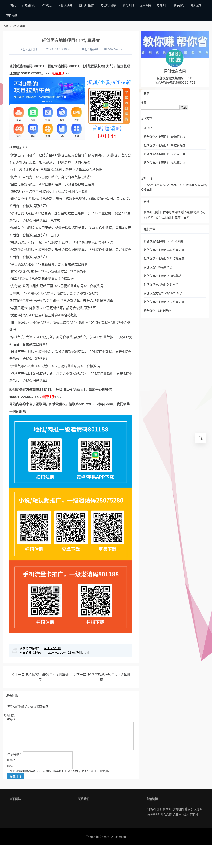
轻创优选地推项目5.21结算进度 (164, 258)
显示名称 (14, 754)
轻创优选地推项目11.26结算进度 (165, 162)
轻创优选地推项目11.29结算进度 (165, 136)
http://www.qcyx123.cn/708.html (66, 652)
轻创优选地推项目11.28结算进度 (165, 145)
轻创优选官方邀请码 (24, 389)
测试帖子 (149, 128)
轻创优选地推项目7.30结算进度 (164, 249)
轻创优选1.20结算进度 (158, 267)
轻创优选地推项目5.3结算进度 (163, 241)
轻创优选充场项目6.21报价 (161, 284)
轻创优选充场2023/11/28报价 (163, 293)
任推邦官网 (151, 212)
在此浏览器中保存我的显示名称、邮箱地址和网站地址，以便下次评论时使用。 (60, 771)
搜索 (143, 102)
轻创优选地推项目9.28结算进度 (164, 275)
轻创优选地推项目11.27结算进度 (164, 154)
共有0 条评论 (90, 49)
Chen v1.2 (106, 836)
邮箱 (11, 760)
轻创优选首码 (57, 66)
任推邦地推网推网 (171, 212)
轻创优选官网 (28, 49)
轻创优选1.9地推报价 (157, 310)
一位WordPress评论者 (155, 185)
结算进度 (19, 26)
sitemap (120, 836)
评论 (11, 719)
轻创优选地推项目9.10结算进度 (164, 302)
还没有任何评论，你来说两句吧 (27, 706)
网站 (10, 765)
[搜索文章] (200, 438)
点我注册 (58, 73)
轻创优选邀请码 (21, 66)
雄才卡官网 (182, 217)
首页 (6, 26)
